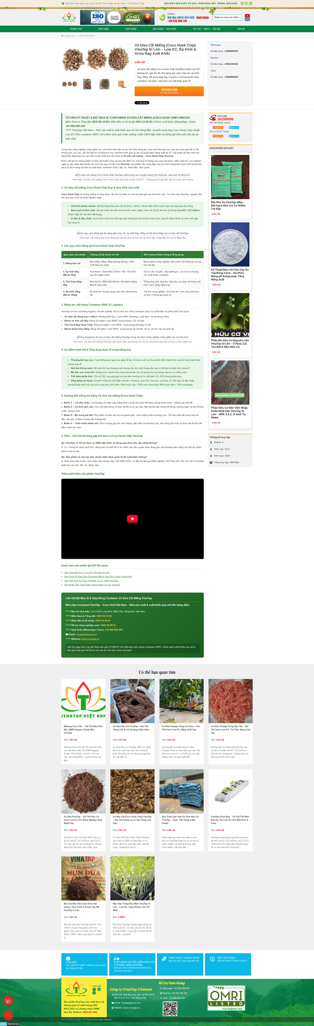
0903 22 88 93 (144, 121)
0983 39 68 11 (108, 625)
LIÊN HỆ (241, 29)
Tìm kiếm (242, 17)
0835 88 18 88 (100, 121)
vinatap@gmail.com (86, 634)
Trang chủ (69, 35)
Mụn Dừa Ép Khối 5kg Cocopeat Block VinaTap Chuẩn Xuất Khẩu (98, 576)
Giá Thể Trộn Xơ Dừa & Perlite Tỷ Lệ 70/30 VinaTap (91, 580)
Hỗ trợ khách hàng (218, 131)
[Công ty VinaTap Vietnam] (69, 17)
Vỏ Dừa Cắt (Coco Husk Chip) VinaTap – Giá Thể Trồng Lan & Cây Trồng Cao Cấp (132, 819)
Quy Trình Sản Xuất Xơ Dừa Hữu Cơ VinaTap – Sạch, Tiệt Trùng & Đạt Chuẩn (180, 819)
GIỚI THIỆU (103, 29)
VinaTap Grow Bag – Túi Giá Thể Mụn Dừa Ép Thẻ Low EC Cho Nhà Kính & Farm (230, 819)
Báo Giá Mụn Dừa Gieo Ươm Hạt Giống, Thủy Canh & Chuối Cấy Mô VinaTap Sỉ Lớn (81, 906)
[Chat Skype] (217, 127)
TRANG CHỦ (76, 29)
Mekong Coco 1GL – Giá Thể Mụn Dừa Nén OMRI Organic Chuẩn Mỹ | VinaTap (83, 729)
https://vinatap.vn (90, 639)
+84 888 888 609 (75, 126)
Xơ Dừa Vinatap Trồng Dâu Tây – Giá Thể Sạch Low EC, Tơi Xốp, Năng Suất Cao (230, 729)
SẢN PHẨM (130, 29)
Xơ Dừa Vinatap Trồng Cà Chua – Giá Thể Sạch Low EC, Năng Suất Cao (181, 728)
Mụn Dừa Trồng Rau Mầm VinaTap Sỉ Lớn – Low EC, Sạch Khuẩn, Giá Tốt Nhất (131, 906)
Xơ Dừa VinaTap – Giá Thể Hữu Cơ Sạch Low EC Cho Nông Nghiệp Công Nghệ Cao (83, 819)
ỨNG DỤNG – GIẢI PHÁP (164, 29)
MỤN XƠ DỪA (87, 35)
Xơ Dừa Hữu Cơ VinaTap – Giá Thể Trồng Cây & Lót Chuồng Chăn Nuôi (131, 728)
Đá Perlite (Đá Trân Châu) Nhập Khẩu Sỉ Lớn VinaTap (92, 584)
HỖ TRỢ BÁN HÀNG (219, 122)
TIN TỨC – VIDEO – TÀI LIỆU (207, 29)
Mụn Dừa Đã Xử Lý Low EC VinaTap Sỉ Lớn (86, 572)
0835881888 (225, 119)
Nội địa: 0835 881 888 (181, 17)
